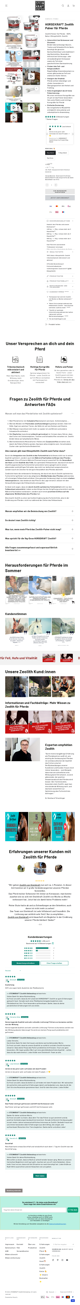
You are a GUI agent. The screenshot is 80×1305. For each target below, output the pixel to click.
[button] (63, 5)
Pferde (55, 19)
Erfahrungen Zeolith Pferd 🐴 (44, 1247)
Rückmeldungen (54, 765)
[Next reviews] (73, 134)
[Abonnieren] (73, 1244)
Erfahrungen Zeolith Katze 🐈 (44, 1268)
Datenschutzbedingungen (57, 1224)
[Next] (73, 868)
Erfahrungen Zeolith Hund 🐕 (44, 1257)
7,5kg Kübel (62, 153)
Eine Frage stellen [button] (54, 963)
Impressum (9, 1244)
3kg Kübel (50, 153)
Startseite (48, 19)
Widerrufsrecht (11, 1254)
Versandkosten (23, 1251)
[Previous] (7, 868)
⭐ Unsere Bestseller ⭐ (43, 1278)
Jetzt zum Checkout (60, 197)
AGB (7, 1251)
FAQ (18, 1248)
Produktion (32, 1248)
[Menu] (6, 5)
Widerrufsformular (12, 1258)
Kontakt (20, 1244)
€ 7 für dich (72, 1210)
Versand (54, 169)
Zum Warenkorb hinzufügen (60, 191)
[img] (10, 976)
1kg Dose (50, 158)
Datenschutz (10, 1248)
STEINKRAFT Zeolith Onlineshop (20, 1292)
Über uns (31, 1244)
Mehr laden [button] (40, 1176)
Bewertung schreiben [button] (25, 963)
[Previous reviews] (47, 134)
